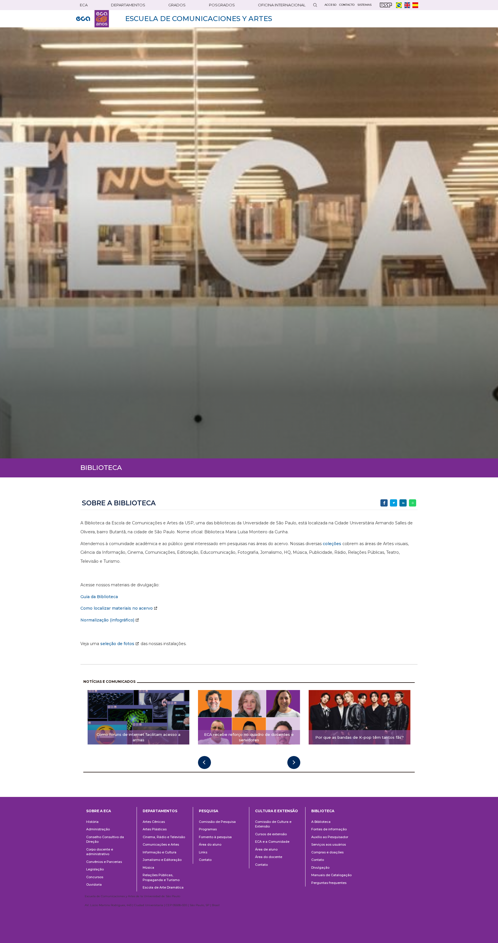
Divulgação (320, 867)
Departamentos (160, 811)
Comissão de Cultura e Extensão (273, 824)
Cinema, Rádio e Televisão (164, 837)
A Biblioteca (321, 822)
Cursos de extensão (271, 834)
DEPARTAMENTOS (128, 5)
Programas (208, 829)
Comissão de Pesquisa (217, 822)
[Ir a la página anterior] (204, 762)
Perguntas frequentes (328, 883)
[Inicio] (92, 18)
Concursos (94, 877)
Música (148, 867)
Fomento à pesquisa (215, 837)
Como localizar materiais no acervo (116, 608)
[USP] (386, 5)
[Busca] (315, 5)
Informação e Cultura (159, 852)
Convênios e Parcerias (104, 862)
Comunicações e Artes (161, 844)
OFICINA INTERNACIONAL (281, 5)
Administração (98, 829)
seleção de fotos (117, 643)
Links (203, 852)
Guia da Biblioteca (99, 596)
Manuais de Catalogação (331, 875)
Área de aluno (266, 849)
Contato (205, 860)
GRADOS (177, 5)
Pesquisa (208, 811)
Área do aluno (210, 844)
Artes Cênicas (154, 822)
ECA (84, 5)
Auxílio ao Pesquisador (329, 837)
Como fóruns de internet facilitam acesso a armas (138, 737)
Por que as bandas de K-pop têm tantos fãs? (359, 737)
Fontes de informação (329, 829)
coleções (332, 543)
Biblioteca (322, 811)
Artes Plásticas (155, 829)
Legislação (95, 869)
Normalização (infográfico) (107, 620)
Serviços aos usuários (328, 844)
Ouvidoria (94, 884)
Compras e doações (327, 852)
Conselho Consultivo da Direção (105, 839)
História (92, 822)
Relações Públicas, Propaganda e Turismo (161, 877)
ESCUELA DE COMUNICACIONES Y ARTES (198, 18)
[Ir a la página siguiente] (293, 762)
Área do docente (268, 857)
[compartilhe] (384, 503)
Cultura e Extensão (276, 811)
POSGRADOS (222, 5)
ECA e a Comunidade (272, 842)
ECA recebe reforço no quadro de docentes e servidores (249, 737)
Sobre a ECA (98, 811)
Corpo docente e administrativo (99, 851)
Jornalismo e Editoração (162, 860)
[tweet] (393, 503)
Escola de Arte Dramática (163, 887)
